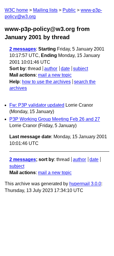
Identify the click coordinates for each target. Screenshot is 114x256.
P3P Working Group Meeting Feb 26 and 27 (54, 119)
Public (69, 10)
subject (80, 68)
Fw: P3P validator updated (36, 105)
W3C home (16, 10)
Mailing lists (45, 10)
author (50, 68)
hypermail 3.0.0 (85, 183)
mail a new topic (55, 74)
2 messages (22, 48)
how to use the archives (46, 81)
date (65, 68)
